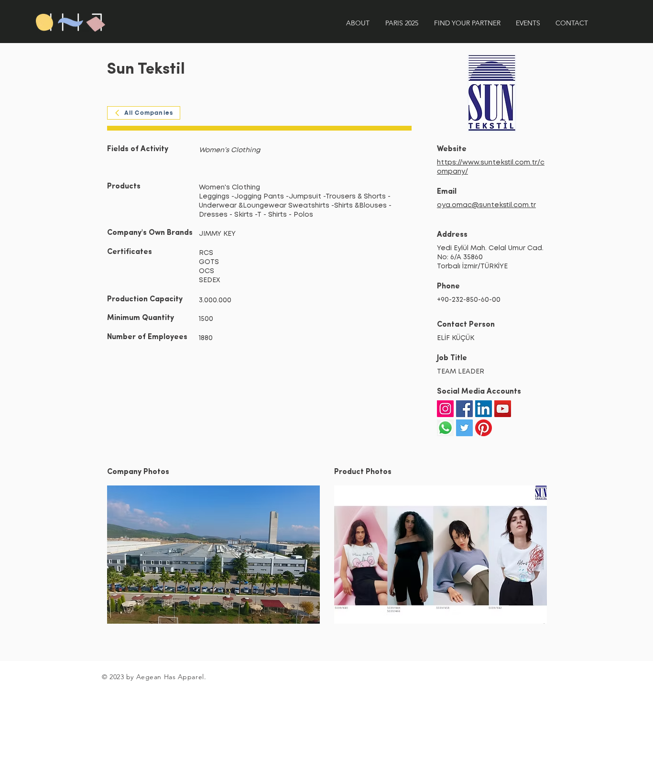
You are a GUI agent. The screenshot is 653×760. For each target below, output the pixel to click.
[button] (213, 554)
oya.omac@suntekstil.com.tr (486, 205)
